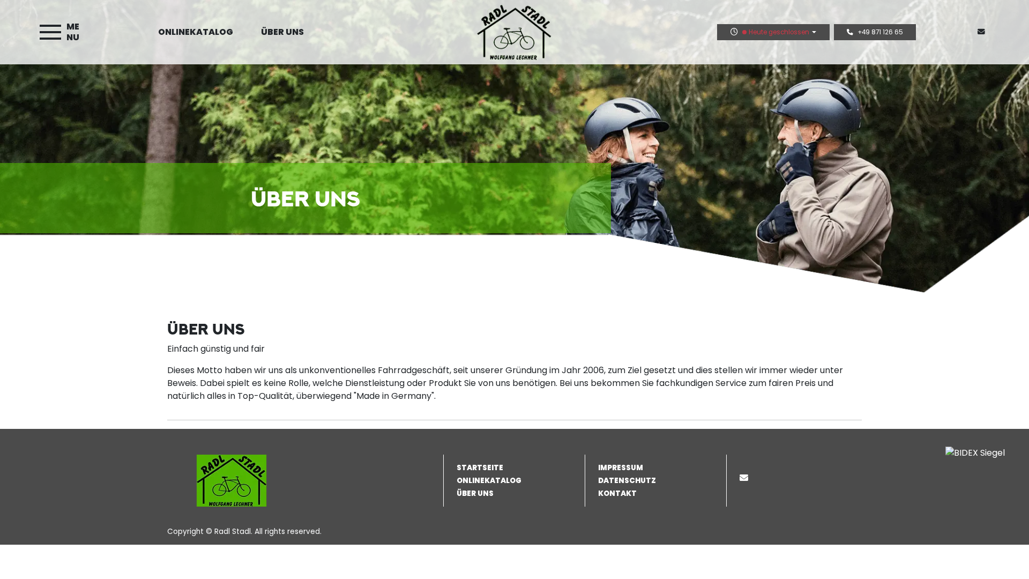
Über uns (282, 32)
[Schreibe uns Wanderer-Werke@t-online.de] (983, 32)
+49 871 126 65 (880, 32)
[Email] (746, 478)
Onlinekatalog (195, 32)
